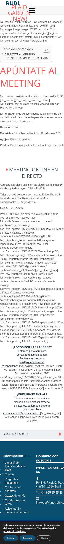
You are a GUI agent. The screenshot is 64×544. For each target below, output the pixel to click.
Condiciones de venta (15, 502)
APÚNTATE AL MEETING (20, 54)
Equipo (9, 474)
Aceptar (11, 538)
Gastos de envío (15, 495)
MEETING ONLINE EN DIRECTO (29, 58)
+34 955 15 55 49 (52, 492)
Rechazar (27, 538)
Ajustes (44, 538)
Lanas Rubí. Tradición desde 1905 (15, 466)
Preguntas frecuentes (11, 481)
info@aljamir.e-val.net (32, 362)
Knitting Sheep (14, 107)
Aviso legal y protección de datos (17, 510)
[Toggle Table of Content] (44, 50)
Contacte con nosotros (13, 489)
